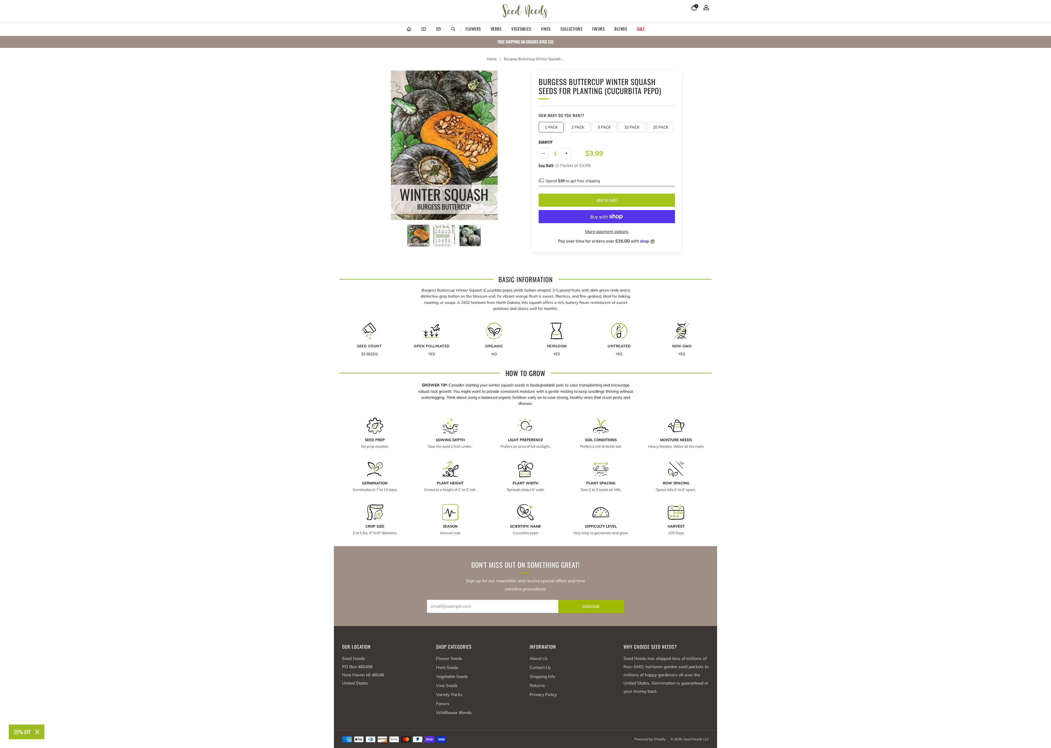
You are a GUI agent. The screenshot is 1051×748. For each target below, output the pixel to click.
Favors (598, 29)
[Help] (438, 29)
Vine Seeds (447, 685)
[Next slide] (508, 145)
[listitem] (525, 42)
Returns (537, 685)
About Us (539, 658)
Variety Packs (449, 694)
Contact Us (540, 667)
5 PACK (604, 127)
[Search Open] (453, 29)
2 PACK (577, 127)
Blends (620, 29)
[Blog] (423, 29)
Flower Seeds (449, 658)
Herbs (496, 29)
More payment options (607, 231)
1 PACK (551, 127)
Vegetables (521, 29)
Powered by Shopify (650, 739)
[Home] (408, 29)
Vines (546, 29)
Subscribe (591, 606)
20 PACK (660, 127)
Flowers (473, 29)
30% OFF (22, 731)
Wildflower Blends (454, 712)
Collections (572, 29)
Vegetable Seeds (452, 676)
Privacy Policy (543, 694)
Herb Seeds (447, 667)
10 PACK (632, 127)
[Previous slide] (380, 145)
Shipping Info (542, 676)
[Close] (37, 732)
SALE (641, 29)
